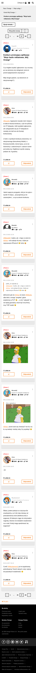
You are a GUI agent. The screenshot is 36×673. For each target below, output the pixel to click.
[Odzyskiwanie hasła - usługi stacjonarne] (23, 31)
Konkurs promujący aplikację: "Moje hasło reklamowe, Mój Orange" (16, 57)
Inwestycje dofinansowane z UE (22, 669)
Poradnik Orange (13, 657)
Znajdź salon (22, 611)
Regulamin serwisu (19, 660)
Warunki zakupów (6, 663)
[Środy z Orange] (26, 31)
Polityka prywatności (18, 663)
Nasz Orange (7, 8)
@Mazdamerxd (13, 566)
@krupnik (6, 121)
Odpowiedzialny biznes (23, 649)
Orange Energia (24, 657)
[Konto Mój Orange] (15, 31)
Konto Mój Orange (9, 12)
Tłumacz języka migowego (24, 655)
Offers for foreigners (7, 669)
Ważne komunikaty (6, 660)
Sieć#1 (12, 649)
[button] (32, 44)
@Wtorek (28, 295)
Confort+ (4, 657)
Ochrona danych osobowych (9, 666)
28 (25, 36)
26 (17, 36)
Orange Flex (5, 649)
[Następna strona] (29, 36)
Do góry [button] (5, 601)
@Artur (5, 240)
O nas (19, 623)
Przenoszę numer (6, 611)
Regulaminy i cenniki (7, 615)
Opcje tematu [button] (8, 24)
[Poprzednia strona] (7, 36)
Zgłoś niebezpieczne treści (8, 655)
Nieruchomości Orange (24, 666)
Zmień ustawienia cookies (18, 652)
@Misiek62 (7, 238)
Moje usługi (17, 8)
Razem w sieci (5, 652)
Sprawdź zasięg (23, 613)
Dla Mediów (5, 627)
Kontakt (20, 625)
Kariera (20, 627)
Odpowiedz (27, 92)
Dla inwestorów (6, 625)
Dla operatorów (6, 623)
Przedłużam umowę (7, 613)
